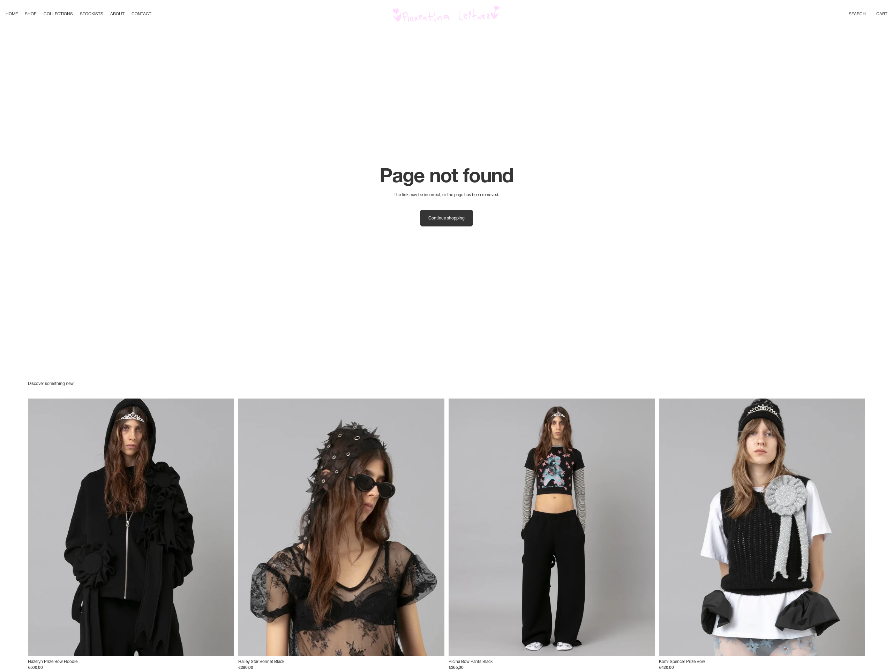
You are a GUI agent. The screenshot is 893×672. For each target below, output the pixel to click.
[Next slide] (223, 527)
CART (881, 13)
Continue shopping (446, 218)
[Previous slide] (38, 527)
